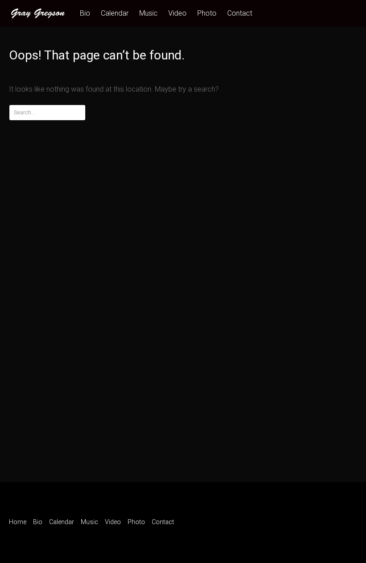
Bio (85, 13)
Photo (206, 13)
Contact (239, 13)
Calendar (115, 13)
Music (148, 13)
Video (177, 13)
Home (17, 521)
